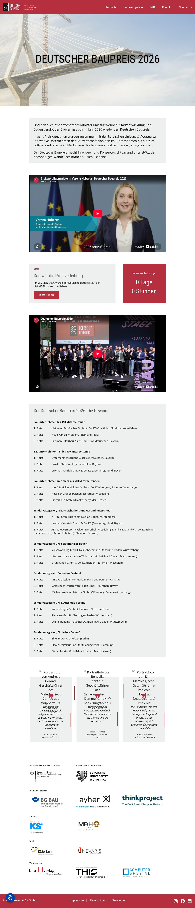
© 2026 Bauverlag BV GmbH (20, 900)
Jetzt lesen (46, 295)
